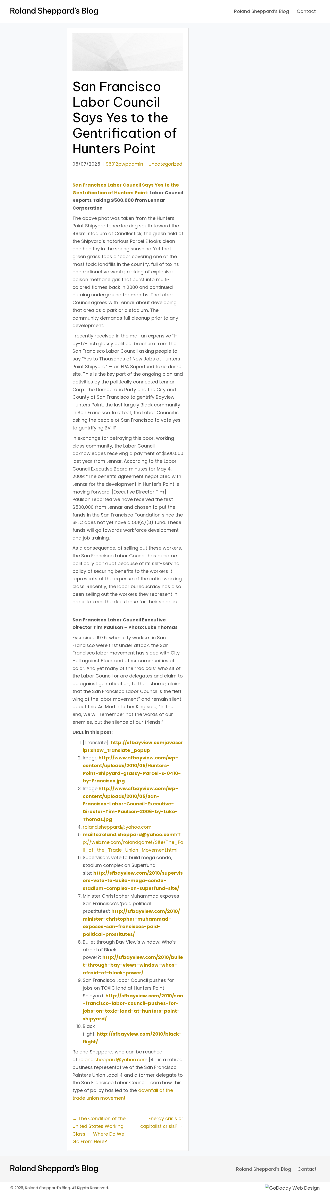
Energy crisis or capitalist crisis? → (161, 1122)
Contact (307, 1169)
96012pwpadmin (124, 164)
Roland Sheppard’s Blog (263, 1169)
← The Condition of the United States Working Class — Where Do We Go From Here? (99, 1130)
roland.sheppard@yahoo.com (117, 827)
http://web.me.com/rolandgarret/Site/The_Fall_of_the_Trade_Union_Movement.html (133, 842)
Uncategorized (165, 164)
